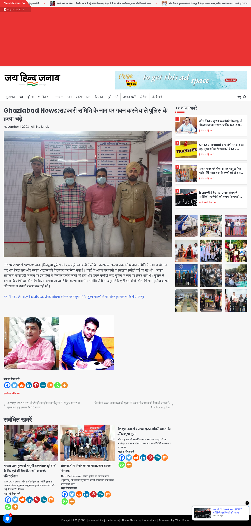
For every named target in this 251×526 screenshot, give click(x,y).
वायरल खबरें (129, 97)
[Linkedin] (29, 385)
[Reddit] (21, 385)
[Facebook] (7, 385)
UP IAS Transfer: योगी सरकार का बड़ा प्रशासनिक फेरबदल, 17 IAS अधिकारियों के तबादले (221, 149)
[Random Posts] (239, 97)
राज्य (57, 97)
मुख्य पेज (10, 97)
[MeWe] (43, 385)
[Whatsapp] (57, 385)
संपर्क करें (157, 97)
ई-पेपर (143, 97)
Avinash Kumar (208, 202)
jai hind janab (40, 127)
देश (21, 97)
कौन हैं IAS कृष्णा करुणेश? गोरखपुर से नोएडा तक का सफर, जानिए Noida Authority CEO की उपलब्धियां (196, 3)
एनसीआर (43, 97)
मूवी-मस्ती (112, 97)
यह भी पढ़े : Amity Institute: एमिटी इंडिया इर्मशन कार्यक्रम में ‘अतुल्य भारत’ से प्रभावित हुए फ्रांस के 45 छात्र (74, 296)
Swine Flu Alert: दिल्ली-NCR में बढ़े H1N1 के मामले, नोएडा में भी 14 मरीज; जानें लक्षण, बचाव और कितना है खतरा (87, 3)
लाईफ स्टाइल (83, 97)
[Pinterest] (36, 385)
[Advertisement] (125, 40)
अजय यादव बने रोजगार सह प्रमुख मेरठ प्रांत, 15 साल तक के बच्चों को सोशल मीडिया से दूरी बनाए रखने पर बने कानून (220, 172)
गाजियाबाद (16, 393)
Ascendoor (149, 520)
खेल (69, 97)
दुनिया (30, 97)
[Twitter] (14, 385)
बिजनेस (99, 97)
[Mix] (50, 385)
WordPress (182, 520)
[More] (64, 385)
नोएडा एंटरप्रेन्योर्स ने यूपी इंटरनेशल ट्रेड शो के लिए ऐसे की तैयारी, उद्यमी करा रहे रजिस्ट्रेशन (30, 471)
